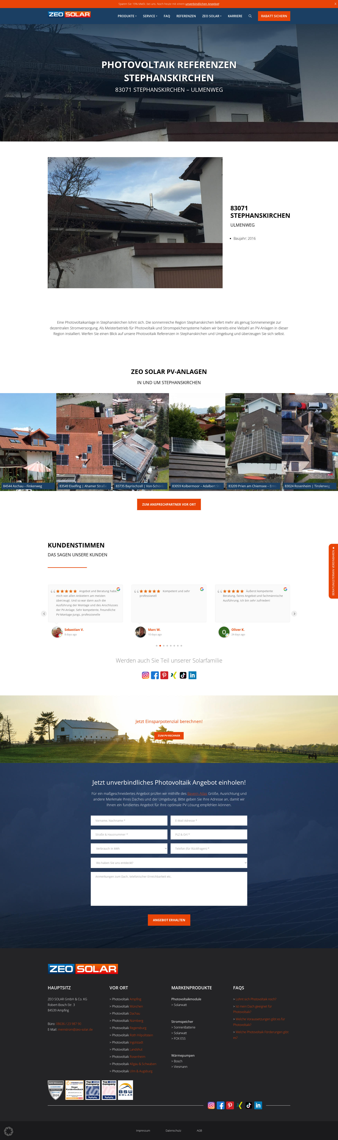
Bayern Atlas (197, 793)
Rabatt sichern (274, 16)
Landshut (136, 1049)
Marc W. (71, 630)
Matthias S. (240, 630)
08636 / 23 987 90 (68, 1024)
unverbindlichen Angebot (202, 4)
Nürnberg (136, 1020)
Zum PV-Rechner (169, 735)
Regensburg (138, 1028)
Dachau (135, 1013)
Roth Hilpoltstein (141, 1035)
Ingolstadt (136, 1042)
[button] (8, 1131)
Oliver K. (154, 630)
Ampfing (135, 999)
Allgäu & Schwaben (143, 1064)
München (136, 1006)
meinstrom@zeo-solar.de (75, 1029)
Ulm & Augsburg (141, 1071)
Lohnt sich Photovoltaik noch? (256, 999)
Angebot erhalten (169, 920)
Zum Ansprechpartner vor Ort (169, 504)
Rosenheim (137, 1056)
